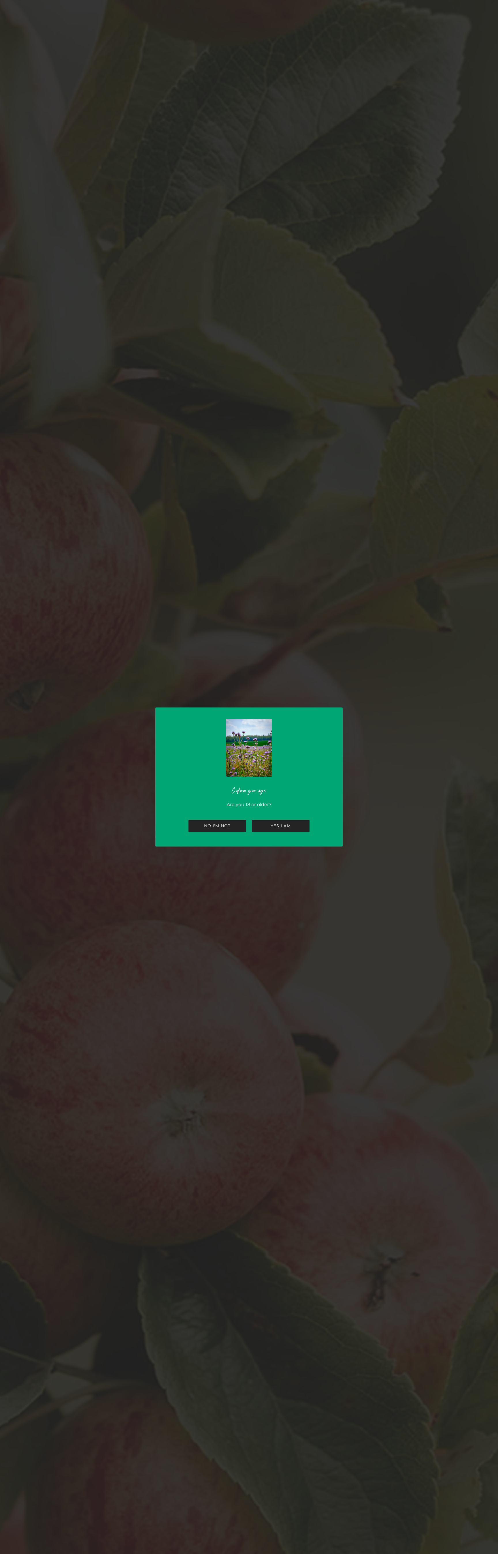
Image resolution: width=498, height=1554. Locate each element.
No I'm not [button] (217, 825)
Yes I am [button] (281, 825)
